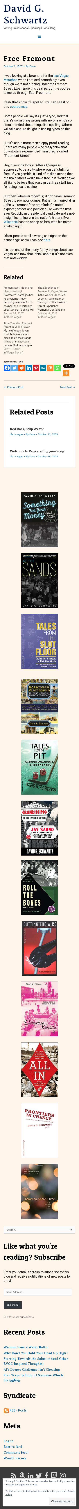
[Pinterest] (36, 368)
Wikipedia (11, 222)
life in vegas (16, 434)
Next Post (67, 387)
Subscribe (12, 1304)
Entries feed (13, 1447)
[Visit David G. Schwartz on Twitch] (54, 1477)
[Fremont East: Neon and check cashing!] (21, 302)
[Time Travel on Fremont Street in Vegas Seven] (21, 337)
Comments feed (16, 1452)
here (47, 240)
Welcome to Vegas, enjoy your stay (37, 451)
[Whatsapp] (57, 368)
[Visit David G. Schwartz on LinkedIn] (30, 1477)
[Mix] (50, 368)
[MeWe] (43, 368)
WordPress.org (15, 1458)
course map (18, 106)
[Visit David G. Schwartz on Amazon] (22, 1477)
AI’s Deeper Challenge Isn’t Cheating (32, 1369)
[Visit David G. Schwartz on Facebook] (46, 1477)
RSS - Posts (18, 1410)
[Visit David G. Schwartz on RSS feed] (13, 1477)
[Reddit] (21, 368)
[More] (66, 373)
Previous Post (14, 387)
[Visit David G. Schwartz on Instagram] (63, 1477)
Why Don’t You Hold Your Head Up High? (36, 1353)
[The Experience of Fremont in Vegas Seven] (55, 302)
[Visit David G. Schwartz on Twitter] (39, 1477)
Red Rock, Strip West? (27, 429)
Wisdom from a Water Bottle (26, 1347)
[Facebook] (7, 368)
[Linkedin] (29, 368)
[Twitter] (14, 368)
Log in (8, 1441)
